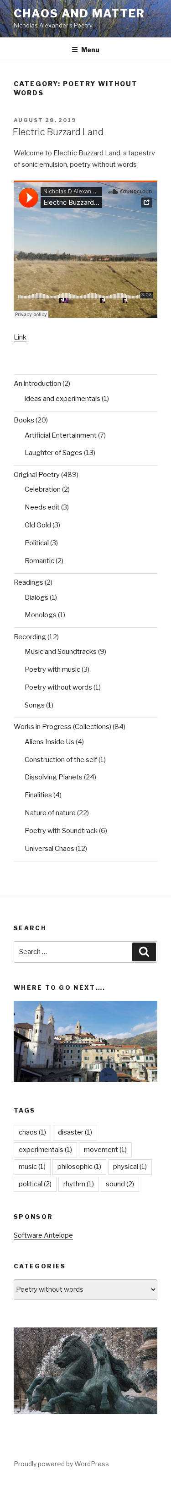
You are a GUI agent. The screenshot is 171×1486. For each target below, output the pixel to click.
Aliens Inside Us (49, 742)
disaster (75, 1132)
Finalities (38, 795)
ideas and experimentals (62, 399)
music (32, 1166)
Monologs (41, 615)
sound (120, 1184)
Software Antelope (43, 1235)
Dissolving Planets (54, 777)
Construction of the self (61, 760)
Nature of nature (50, 813)
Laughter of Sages (54, 453)
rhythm (78, 1184)
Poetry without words (58, 687)
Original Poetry (37, 475)
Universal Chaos (49, 848)
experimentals (45, 1150)
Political (37, 543)
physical (130, 1166)
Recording (30, 637)
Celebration (43, 489)
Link (20, 337)
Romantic (39, 561)
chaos (32, 1132)
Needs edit (42, 507)
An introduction (37, 383)
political (35, 1184)
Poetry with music (52, 669)
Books (24, 420)
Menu (90, 50)
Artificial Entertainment (61, 435)
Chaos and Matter (79, 13)
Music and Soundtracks (61, 651)
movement (105, 1150)
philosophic (79, 1166)
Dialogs (36, 597)
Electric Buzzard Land (58, 131)
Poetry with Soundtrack (61, 831)
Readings (28, 582)
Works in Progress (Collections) (62, 727)
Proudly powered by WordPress (61, 1464)
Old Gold (38, 525)
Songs (35, 705)
